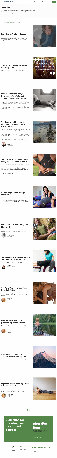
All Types (4, 22)
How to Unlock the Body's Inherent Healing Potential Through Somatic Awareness (13, 96)
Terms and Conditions (23, 449)
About (43, 1)
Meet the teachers (16, 22)
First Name (34, 422)
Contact (47, 1)
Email (34, 426)
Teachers (13, 450)
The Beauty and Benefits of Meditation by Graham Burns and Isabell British (15, 124)
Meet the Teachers (34, 1)
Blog (39, 1)
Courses (20, 1)
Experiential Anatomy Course (13, 34)
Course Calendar (26, 1)
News (9, 22)
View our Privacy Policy (36, 437)
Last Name (42, 422)
